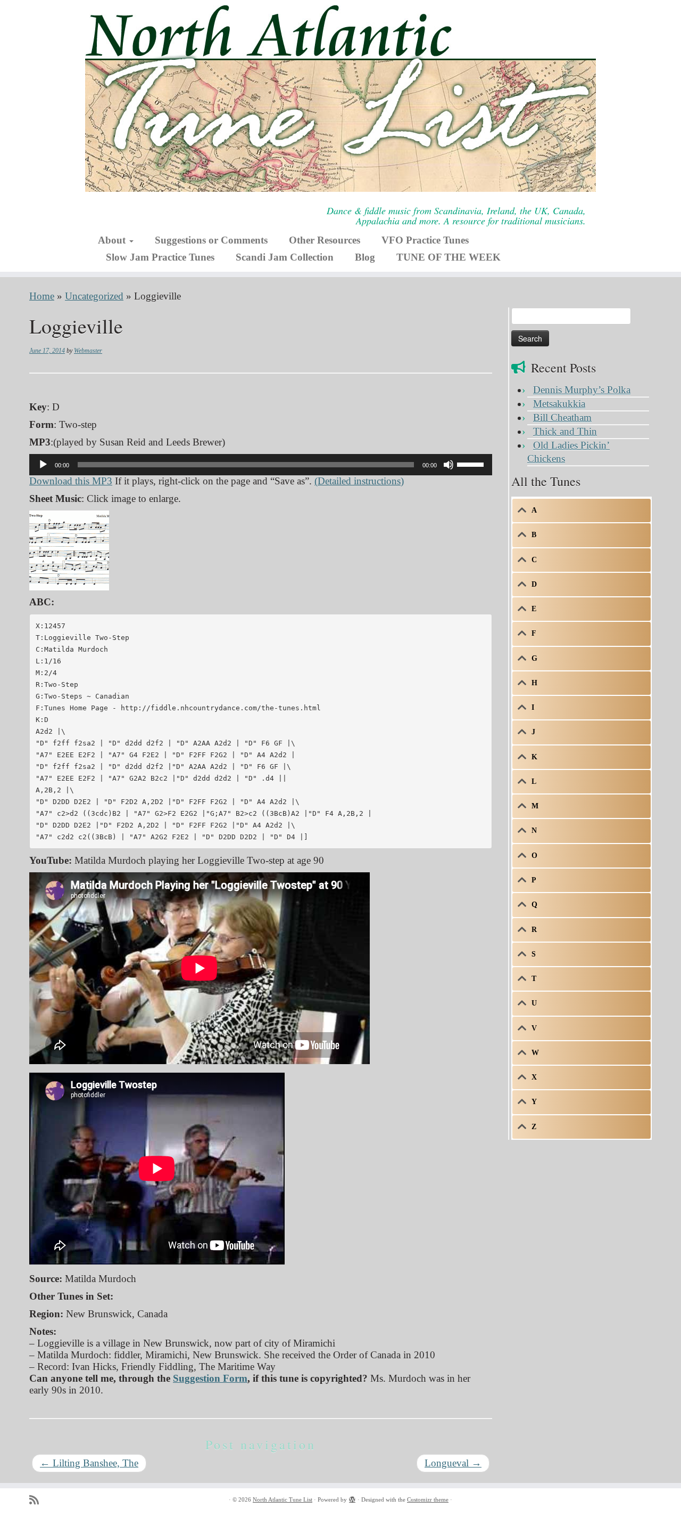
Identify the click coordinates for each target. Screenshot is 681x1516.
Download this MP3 (70, 481)
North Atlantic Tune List (282, 1499)
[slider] (472, 463)
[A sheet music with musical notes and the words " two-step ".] (69, 549)
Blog (365, 257)
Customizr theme (428, 1499)
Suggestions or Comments (211, 240)
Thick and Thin (565, 431)
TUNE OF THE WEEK (448, 257)
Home (41, 296)
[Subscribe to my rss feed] (37, 1500)
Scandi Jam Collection (285, 257)
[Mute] (448, 464)
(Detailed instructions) (359, 481)
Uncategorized (94, 296)
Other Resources (324, 240)
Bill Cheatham (562, 417)
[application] (260, 464)
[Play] (43, 464)
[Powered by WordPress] (352, 1498)
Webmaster (88, 350)
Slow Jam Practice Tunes (160, 257)
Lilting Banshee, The (89, 1463)
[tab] (581, 510)
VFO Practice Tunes (425, 240)
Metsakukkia (559, 403)
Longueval (453, 1463)
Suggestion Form (210, 1378)
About (113, 240)
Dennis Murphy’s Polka (581, 389)
